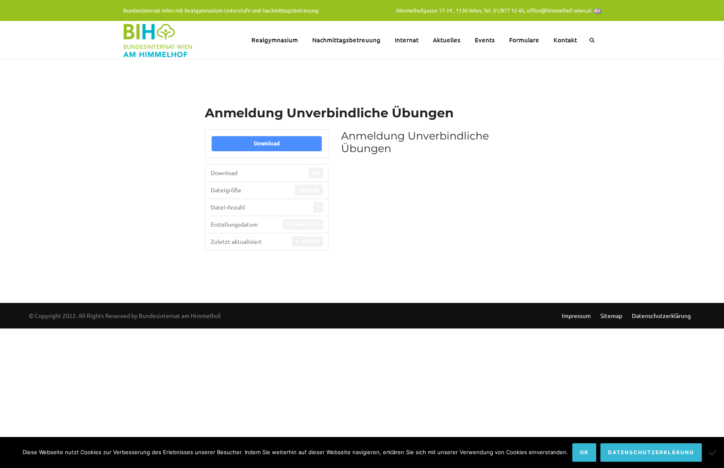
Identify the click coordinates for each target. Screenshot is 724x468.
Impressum (576, 315)
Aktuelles (446, 40)
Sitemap (611, 315)
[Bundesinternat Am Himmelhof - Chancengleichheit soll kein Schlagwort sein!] (158, 40)
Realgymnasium (274, 40)
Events (485, 40)
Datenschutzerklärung (661, 315)
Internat (407, 40)
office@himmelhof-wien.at (559, 10)
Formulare (524, 40)
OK (584, 452)
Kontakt (565, 40)
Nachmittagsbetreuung (346, 40)
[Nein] (713, 452)
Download (267, 143)
